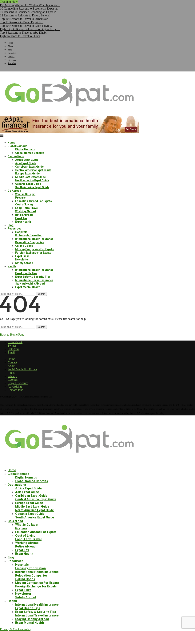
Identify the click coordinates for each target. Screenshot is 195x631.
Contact (11, 56)
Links (11, 372)
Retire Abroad (24, 214)
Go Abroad (14, 190)
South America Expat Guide (32, 187)
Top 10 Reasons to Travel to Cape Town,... (26, 25)
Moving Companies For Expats (34, 249)
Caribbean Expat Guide (29, 166)
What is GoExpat (25, 194)
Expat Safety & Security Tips (32, 276)
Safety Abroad (24, 262)
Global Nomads (17, 146)
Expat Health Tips (26, 273)
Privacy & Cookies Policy (15, 629)
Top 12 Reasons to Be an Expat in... (21, 22)
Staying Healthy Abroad (30, 283)
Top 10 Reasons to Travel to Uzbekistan (24, 18)
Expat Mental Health (27, 287)
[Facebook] (1, 69)
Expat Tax (21, 218)
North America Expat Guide (32, 180)
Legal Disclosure (18, 383)
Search (41, 293)
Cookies (13, 379)
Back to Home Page (12, 334)
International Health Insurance (34, 238)
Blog (10, 49)
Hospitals (21, 232)
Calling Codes (24, 245)
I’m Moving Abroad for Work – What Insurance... (30, 5)
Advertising (15, 386)
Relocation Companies (29, 242)
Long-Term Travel (26, 207)
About (10, 46)
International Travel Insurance (34, 280)
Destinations (16, 156)
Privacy (12, 376)
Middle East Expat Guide (30, 176)
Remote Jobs (15, 390)
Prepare (20, 197)
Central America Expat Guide (33, 170)
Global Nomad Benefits (29, 152)
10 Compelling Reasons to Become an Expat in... (29, 8)
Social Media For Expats (22, 369)
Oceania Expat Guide (28, 183)
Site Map (12, 63)
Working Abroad (25, 211)
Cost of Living (24, 204)
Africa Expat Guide (26, 159)
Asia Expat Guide (25, 163)
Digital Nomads (25, 149)
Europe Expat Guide (27, 173)
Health (12, 266)
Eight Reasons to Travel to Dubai (20, 36)
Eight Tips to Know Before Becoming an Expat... (30, 29)
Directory (12, 60)
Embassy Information (28, 235)
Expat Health (23, 221)
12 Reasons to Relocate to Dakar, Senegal (25, 15)
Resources (14, 228)
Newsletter (12, 53)
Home (10, 42)
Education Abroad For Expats (33, 201)
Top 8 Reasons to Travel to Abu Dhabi (23, 32)
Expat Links (22, 256)
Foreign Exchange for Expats (33, 252)
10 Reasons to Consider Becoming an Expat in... (29, 12)
